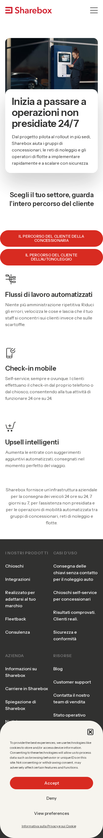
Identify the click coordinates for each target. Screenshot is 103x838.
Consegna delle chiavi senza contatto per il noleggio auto (75, 572)
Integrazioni (17, 579)
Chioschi (14, 566)
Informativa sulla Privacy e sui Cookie (49, 826)
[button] (90, 732)
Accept (51, 783)
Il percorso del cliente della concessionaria (51, 238)
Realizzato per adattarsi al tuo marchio (20, 599)
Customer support (72, 682)
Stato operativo (69, 715)
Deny (51, 798)
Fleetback (15, 619)
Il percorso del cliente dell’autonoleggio (51, 257)
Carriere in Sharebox (26, 688)
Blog (58, 668)
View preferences (51, 813)
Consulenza (17, 632)
